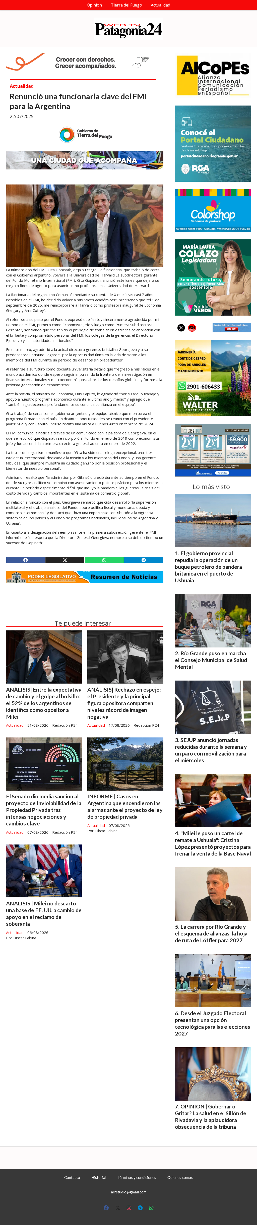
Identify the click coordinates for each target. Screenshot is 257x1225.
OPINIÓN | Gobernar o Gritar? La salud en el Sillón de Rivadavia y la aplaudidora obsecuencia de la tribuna (210, 1116)
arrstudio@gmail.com (128, 1192)
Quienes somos (180, 1177)
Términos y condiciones (136, 1177)
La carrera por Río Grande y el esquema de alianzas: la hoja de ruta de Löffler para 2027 (211, 933)
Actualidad (160, 5)
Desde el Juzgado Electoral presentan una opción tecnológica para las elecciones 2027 (212, 1023)
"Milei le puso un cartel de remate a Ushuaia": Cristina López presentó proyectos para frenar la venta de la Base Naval (213, 843)
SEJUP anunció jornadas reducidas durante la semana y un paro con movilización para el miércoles (211, 750)
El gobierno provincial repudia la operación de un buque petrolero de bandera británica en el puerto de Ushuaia (208, 567)
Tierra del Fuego (126, 5)
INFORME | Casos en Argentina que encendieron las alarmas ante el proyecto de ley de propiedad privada (125, 806)
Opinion (94, 5)
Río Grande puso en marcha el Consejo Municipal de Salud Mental (211, 660)
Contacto (72, 1177)
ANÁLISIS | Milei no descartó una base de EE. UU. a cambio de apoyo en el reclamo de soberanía (44, 913)
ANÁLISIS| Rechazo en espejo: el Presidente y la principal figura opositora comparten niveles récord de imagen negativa (124, 703)
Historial (98, 1177)
